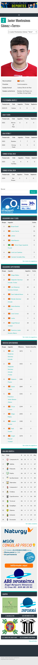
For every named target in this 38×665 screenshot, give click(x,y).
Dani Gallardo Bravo (17, 294)
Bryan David (14, 226)
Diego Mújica (15, 275)
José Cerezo (15, 313)
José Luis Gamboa (16, 252)
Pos (3, 455)
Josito (13, 318)
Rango (4, 222)
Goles (34, 222)
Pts (35, 455)
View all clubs (33, 641)
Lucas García (15, 231)
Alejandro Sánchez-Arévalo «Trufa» (11, 370)
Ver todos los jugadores (30, 261)
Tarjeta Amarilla (31, 347)
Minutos (21, 347)
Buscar (3, 189)
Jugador (10, 222)
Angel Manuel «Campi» (11, 438)
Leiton (13, 236)
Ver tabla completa (31, 523)
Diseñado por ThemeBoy (8, 659)
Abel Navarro (15, 240)
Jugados (27, 271)
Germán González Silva (18, 257)
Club (7, 455)
